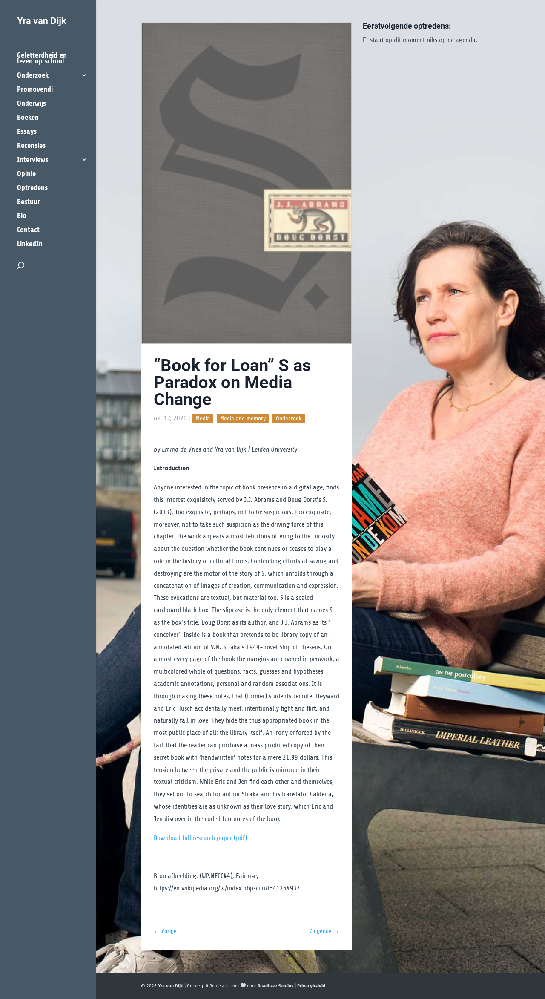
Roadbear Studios (275, 986)
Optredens (32, 188)
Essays (27, 131)
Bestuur (28, 202)
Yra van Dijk (170, 986)
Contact (28, 230)
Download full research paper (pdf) (200, 838)
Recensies (31, 146)
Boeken (28, 117)
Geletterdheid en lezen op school (42, 58)
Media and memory (243, 418)
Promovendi (35, 89)
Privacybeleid (311, 986)
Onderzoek (33, 75)
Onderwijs (31, 103)
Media (203, 418)
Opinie (26, 174)
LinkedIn (30, 244)
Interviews (32, 160)
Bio (21, 216)
